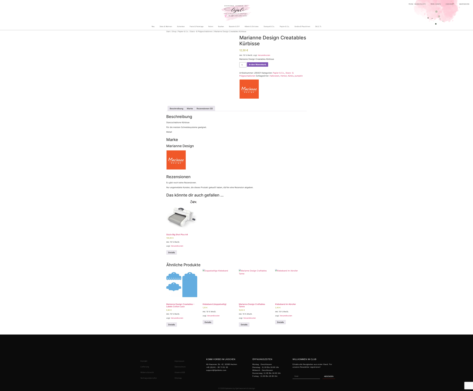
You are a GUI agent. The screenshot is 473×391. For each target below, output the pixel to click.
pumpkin (299, 76)
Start (168, 31)
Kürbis (291, 76)
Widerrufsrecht (147, 372)
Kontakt (143, 361)
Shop (174, 31)
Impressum (179, 361)
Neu (153, 26)
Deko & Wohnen (166, 26)
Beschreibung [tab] (176, 108)
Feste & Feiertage (196, 26)
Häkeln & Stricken (252, 26)
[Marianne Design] (249, 89)
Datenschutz (180, 366)
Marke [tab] (190, 108)
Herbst (283, 76)
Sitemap (178, 378)
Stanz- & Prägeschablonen (201, 31)
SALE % (318, 26)
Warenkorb (464, 4)
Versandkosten (264, 55)
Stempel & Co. (269, 26)
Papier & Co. (285, 26)
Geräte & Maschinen (302, 26)
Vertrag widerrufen (148, 378)
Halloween (274, 76)
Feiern (210, 26)
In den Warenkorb (257, 64)
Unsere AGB (180, 372)
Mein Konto (436, 4)
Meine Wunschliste (417, 4)
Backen (221, 26)
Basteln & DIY (234, 26)
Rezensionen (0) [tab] (205, 108)
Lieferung (144, 366)
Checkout (450, 4)
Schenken (181, 26)
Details (171, 252)
